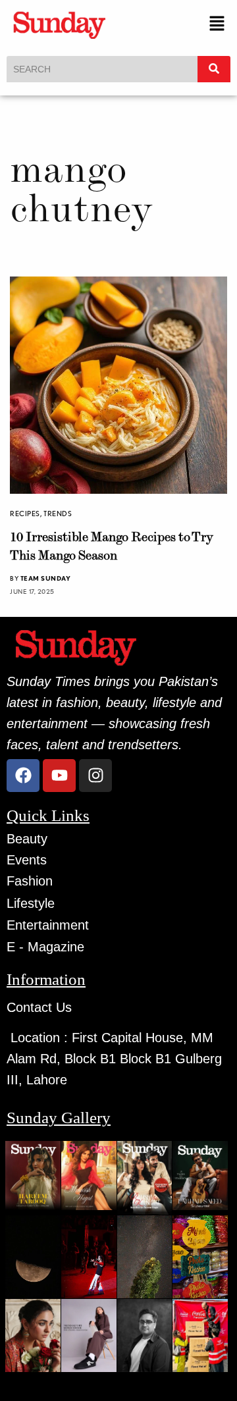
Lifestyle (31, 903)
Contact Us (39, 1007)
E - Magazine (45, 946)
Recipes (25, 513)
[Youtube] (59, 775)
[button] (217, 25)
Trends (57, 513)
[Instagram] (95, 775)
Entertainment (48, 925)
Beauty (27, 839)
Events (27, 860)
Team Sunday (45, 578)
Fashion (30, 881)
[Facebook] (23, 775)
